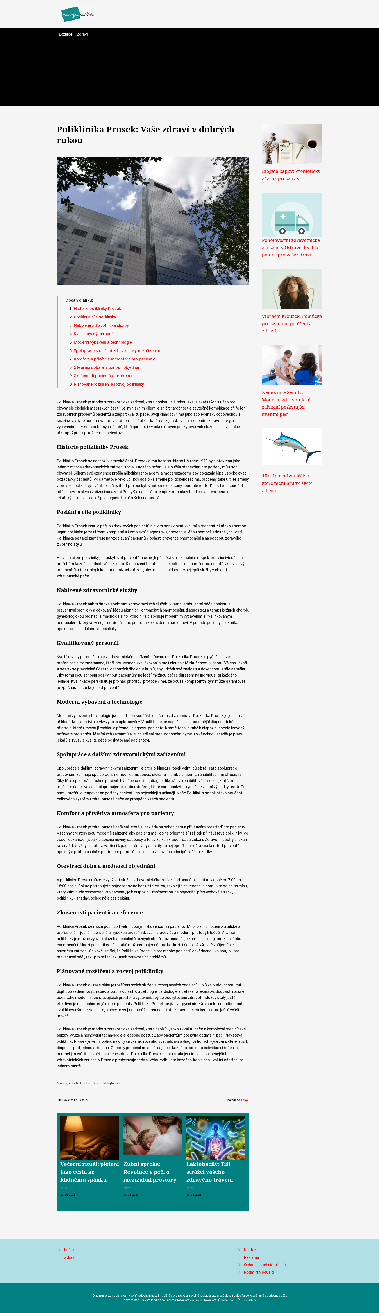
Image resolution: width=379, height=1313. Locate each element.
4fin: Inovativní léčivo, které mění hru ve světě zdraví (287, 483)
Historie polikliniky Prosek (97, 308)
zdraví (245, 1100)
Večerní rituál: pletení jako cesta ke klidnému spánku (89, 1171)
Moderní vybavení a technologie (103, 342)
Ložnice (65, 34)
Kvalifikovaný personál (94, 333)
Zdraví (82, 34)
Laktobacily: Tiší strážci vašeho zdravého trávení (209, 1171)
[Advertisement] (189, 70)
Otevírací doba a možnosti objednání (107, 367)
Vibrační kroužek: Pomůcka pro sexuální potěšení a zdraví (292, 323)
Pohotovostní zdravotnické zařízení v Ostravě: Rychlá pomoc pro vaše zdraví (291, 247)
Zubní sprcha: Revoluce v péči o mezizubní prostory (149, 1171)
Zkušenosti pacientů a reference (103, 375)
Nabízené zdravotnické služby (101, 325)
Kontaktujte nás (108, 1083)
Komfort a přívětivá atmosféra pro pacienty (114, 359)
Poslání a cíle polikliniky (95, 317)
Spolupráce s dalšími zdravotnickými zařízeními (117, 350)
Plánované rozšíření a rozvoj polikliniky (109, 384)
